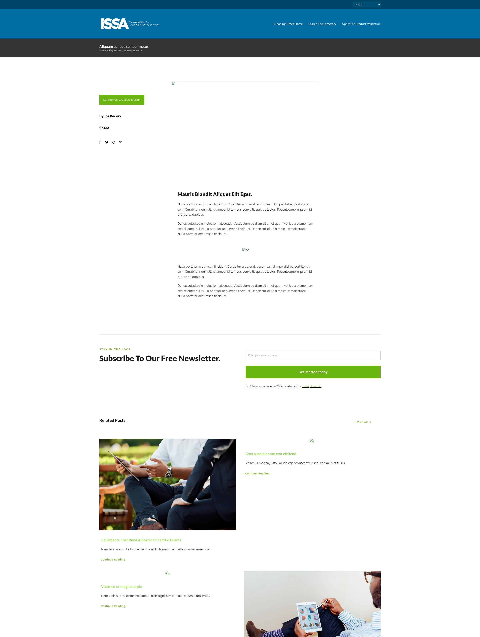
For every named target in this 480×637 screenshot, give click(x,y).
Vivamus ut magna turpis (121, 586)
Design (135, 99)
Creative (124, 99)
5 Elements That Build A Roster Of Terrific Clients (141, 540)
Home (102, 50)
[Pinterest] (120, 142)
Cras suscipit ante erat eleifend (271, 454)
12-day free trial (311, 386)
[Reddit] (113, 142)
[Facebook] (100, 142)
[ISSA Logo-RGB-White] (130, 17)
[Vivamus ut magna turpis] (167, 573)
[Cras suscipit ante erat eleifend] (312, 441)
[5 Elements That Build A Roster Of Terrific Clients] (167, 484)
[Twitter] (106, 142)
